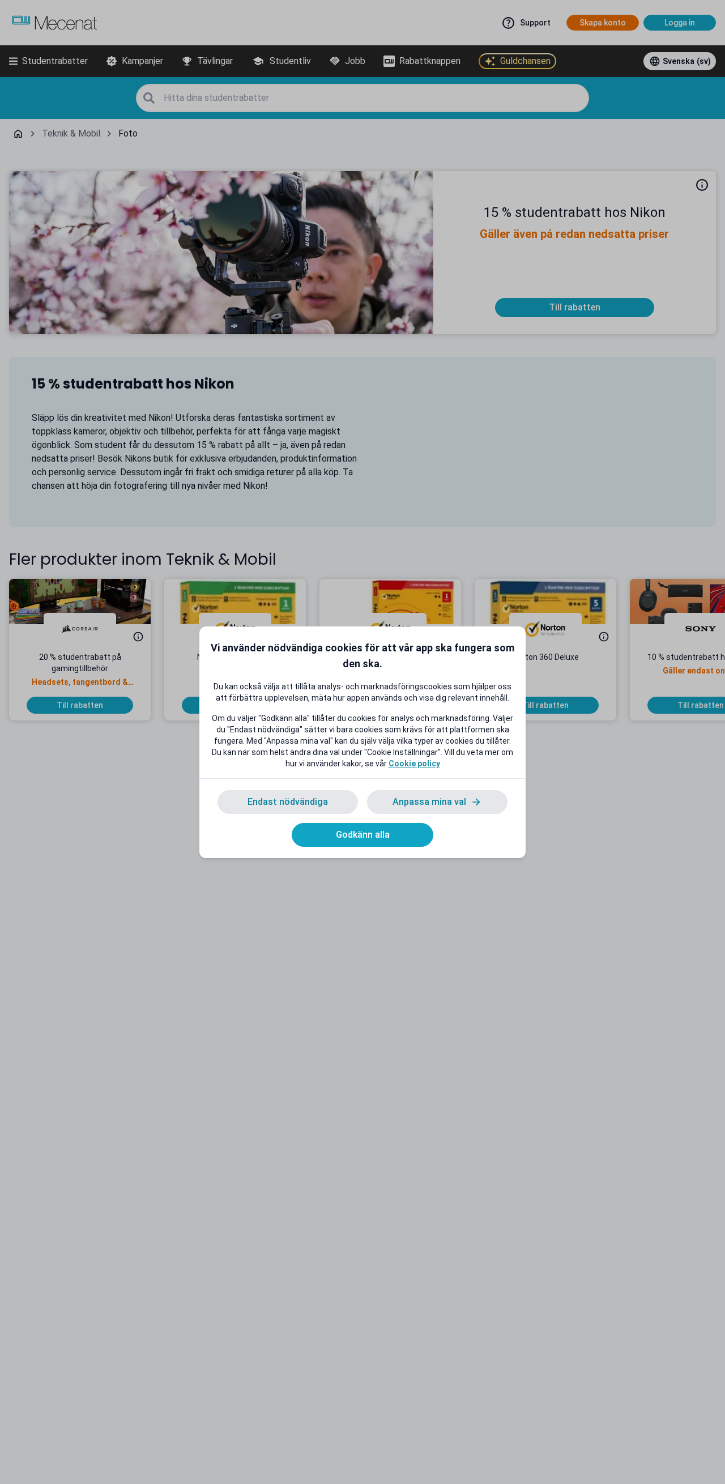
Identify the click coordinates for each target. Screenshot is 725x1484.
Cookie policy (414, 763)
